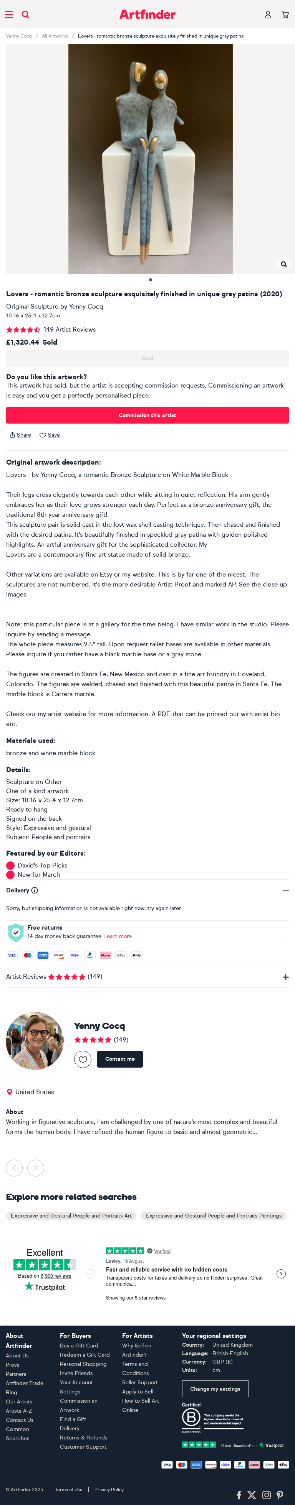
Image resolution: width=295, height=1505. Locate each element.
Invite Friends (76, 1373)
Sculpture (20, 781)
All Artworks (55, 36)
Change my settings (215, 1389)
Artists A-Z (19, 1411)
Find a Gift (73, 1419)
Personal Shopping (83, 1364)
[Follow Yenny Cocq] (82, 1059)
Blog (11, 1392)
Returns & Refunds (84, 1437)
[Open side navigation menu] (9, 14)
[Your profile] (268, 14)
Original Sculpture (32, 306)
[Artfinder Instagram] (266, 1495)
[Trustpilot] (233, 1443)
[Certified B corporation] (213, 1417)
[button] (283, 264)
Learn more (117, 936)
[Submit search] (25, 14)
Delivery (70, 1428)
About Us (17, 1355)
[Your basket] (285, 15)
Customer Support (83, 1447)
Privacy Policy (109, 1489)
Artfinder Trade (24, 1383)
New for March (39, 874)
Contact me (120, 1059)
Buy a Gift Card (79, 1345)
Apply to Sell (137, 1391)
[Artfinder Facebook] (239, 1495)
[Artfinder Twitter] (252, 1495)
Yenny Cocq (19, 36)
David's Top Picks (42, 865)
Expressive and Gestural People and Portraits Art (71, 1216)
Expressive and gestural (57, 827)
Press (13, 1365)
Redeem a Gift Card (85, 1355)
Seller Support (140, 1382)
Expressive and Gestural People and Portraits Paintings (214, 1216)
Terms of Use (69, 1489)
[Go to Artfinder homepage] (147, 14)
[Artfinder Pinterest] (280, 1495)
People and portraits (60, 837)
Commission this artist (147, 415)
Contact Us (20, 1420)
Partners (16, 1374)
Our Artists (19, 1401)
